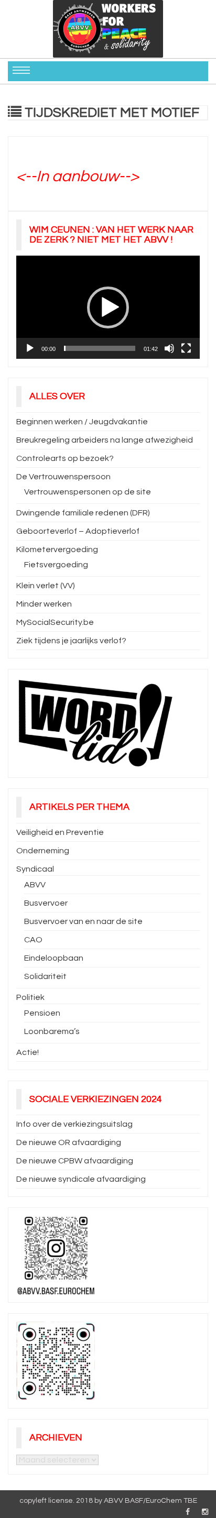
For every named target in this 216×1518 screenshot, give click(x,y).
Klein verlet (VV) (45, 585)
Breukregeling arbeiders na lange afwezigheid (104, 440)
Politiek (30, 997)
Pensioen (42, 1013)
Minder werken (44, 604)
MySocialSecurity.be (55, 622)
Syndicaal (35, 869)
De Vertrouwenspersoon (63, 476)
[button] (108, 307)
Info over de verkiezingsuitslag (74, 1124)
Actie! (27, 1052)
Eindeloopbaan (53, 958)
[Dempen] (169, 348)
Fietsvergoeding (56, 564)
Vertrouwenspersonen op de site (87, 492)
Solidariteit (45, 976)
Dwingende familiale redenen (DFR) (83, 513)
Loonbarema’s (52, 1031)
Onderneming (42, 850)
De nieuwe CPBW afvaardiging (74, 1161)
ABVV (35, 885)
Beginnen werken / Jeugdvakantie (82, 421)
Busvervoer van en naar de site (83, 921)
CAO (33, 940)
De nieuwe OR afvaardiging (68, 1142)
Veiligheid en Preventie (60, 832)
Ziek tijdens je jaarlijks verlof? (71, 640)
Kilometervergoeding (57, 549)
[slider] (99, 348)
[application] (108, 307)
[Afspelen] (30, 348)
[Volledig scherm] (186, 348)
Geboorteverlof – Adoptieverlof (77, 531)
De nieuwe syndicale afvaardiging (81, 1179)
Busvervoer (46, 903)
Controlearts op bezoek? (65, 458)
